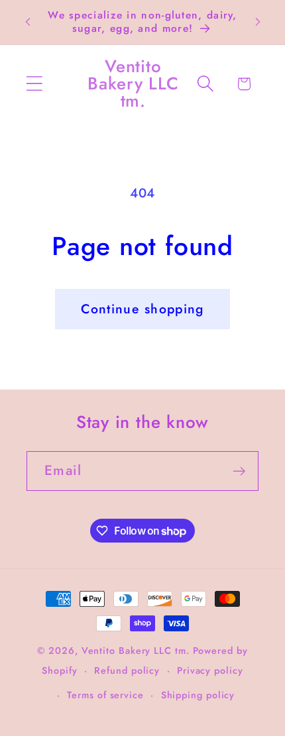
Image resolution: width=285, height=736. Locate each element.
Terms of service (105, 695)
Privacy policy (210, 670)
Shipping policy (198, 695)
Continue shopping (142, 308)
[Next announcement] (257, 21)
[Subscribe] (239, 471)
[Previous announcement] (27, 21)
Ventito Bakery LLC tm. (137, 650)
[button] (34, 84)
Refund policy (127, 670)
